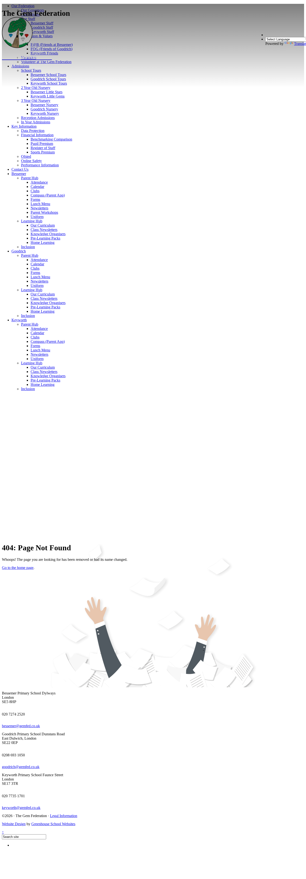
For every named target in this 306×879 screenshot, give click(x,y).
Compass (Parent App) (48, 195)
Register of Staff (43, 148)
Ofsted (26, 156)
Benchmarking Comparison (51, 139)
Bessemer (18, 174)
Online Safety (31, 161)
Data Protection (32, 131)
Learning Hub (31, 221)
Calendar (37, 187)
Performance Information (40, 165)
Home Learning (43, 242)
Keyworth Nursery (45, 113)
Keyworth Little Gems (48, 96)
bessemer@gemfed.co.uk (21, 726)
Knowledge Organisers (48, 234)
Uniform (37, 217)
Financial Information (37, 135)
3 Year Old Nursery (35, 100)
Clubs (35, 191)
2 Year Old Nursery (35, 88)
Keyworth (19, 320)
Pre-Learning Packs (45, 238)
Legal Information (63, 816)
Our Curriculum (43, 225)
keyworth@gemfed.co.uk (21, 808)
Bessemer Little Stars (46, 92)
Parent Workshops (44, 212)
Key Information (24, 126)
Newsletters (39, 208)
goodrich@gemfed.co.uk (20, 767)
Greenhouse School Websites (53, 824)
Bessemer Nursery (44, 105)
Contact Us (19, 169)
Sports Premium (43, 152)
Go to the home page (17, 568)
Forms (35, 199)
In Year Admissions (35, 122)
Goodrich (18, 251)
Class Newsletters (44, 230)
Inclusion (28, 247)
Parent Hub (29, 178)
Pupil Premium (42, 144)
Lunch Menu (40, 204)
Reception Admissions (38, 118)
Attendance (39, 182)
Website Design (14, 824)
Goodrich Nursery (44, 109)
